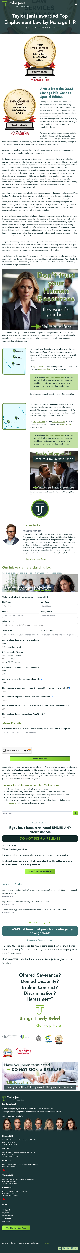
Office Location (8, 621)
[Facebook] (64, 1248)
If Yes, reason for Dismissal (12, 652)
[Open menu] (76, 4)
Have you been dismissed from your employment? (22, 640)
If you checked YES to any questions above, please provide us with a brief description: (36, 728)
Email (4, 611)
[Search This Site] (75, 813)
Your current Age (9, 630)
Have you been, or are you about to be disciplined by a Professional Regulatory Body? (36, 705)
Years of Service (47, 630)
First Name (6, 602)
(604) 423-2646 (39, 421)
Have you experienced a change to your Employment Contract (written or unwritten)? (35, 688)
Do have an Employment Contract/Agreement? (20, 667)
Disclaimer (6, 1221)
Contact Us (6, 1210)
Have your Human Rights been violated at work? (21, 679)
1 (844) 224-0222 (39, 366)
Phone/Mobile (46, 611)
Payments (5, 1213)
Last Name (45, 602)
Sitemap (46, 1243)
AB (51, 28)
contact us (12, 803)
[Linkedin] (68, 1248)
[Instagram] (72, 1248)
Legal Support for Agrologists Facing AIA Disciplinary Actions (25, 901)
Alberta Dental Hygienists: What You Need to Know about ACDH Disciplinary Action (34, 909)
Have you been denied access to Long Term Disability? (23, 714)
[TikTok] (76, 1248)
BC (54, 28)
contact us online (43, 369)
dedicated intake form (55, 377)
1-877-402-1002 (58, 421)
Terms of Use (7, 1218)
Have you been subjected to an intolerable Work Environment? (27, 696)
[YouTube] (59, 1248)
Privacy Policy (7, 1215)
